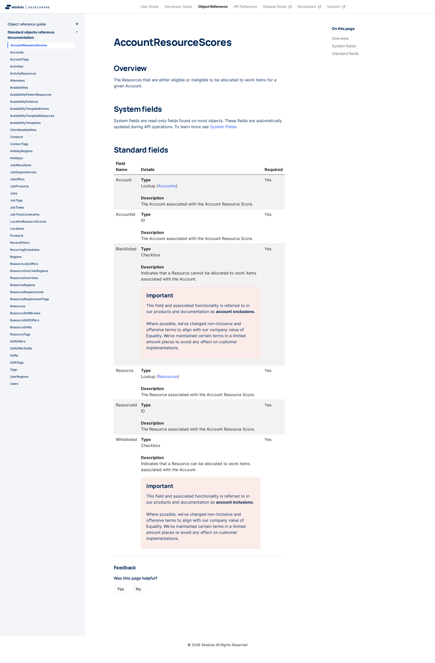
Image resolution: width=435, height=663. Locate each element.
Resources (168, 376)
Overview (340, 38)
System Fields (223, 126)
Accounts (167, 185)
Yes (120, 588)
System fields (344, 46)
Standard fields (345, 53)
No (138, 588)
